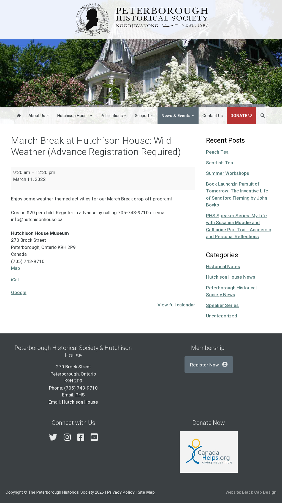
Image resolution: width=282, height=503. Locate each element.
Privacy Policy (120, 492)
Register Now (204, 365)
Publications (112, 115)
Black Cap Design (259, 492)
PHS (80, 395)
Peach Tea (217, 152)
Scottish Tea (219, 162)
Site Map (146, 492)
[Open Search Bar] (262, 115)
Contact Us (212, 115)
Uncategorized (221, 316)
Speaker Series (222, 305)
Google (18, 292)
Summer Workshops (227, 173)
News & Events (175, 115)
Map (15, 268)
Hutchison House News (230, 277)
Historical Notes (223, 266)
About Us (36, 115)
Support (142, 115)
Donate (239, 115)
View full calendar (176, 305)
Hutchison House (73, 115)
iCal (15, 279)
